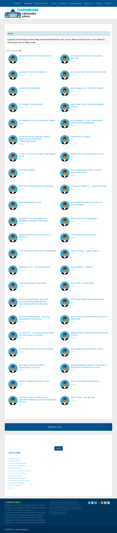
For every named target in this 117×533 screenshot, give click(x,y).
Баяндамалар (13, 458)
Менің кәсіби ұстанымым (84, 219)
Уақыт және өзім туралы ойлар (35, 56)
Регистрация (75, 508)
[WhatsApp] (105, 502)
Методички (61, 513)
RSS (52, 513)
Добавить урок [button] (55, 427)
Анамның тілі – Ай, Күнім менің (34, 267)
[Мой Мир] (95, 502)
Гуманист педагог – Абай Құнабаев (89, 186)
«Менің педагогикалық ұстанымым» (37, 251)
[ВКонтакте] (89, 502)
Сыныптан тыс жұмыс (17, 473)
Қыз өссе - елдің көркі (82, 283)
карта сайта (55, 508)
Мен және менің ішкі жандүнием (87, 299)
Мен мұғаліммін (27, 170)
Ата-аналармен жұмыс (17, 478)
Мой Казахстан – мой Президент (87, 88)
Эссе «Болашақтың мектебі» (85, 381)
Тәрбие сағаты (14, 461)
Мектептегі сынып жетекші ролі (87, 154)
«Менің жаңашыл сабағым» (33, 283)
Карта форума (71, 503)
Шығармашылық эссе (30, 202)
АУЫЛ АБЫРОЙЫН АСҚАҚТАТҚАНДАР (36, 349)
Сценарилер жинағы (16, 483)
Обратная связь (57, 503)
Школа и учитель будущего (33, 72)
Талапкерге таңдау (81, 137)
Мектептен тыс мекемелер (19, 471)
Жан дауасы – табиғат (82, 267)
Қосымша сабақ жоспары (18, 480)
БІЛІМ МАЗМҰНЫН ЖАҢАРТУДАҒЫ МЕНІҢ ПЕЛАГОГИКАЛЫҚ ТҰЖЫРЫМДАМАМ (34, 139)
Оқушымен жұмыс (15, 476)
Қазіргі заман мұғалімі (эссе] (34, 381)
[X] (98, 502)
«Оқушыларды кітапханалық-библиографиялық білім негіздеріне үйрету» (37, 400)
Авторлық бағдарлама (17, 463)
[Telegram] (108, 502)
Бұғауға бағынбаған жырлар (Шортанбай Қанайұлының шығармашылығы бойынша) (33, 301)
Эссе (21, 59)
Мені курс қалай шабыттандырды (36, 186)
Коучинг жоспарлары (16, 466)
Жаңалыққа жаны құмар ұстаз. (87, 349)
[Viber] (102, 502)
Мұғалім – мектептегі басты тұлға (88, 72)
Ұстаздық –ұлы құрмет (31, 104)
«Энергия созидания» (30, 88)
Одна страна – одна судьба (85, 251)
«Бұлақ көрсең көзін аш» (83, 235)
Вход (65, 508)
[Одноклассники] (92, 502)
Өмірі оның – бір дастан (83, 397)
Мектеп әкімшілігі (15, 468)
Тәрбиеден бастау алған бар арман (37, 121)
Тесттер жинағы (14, 485)
